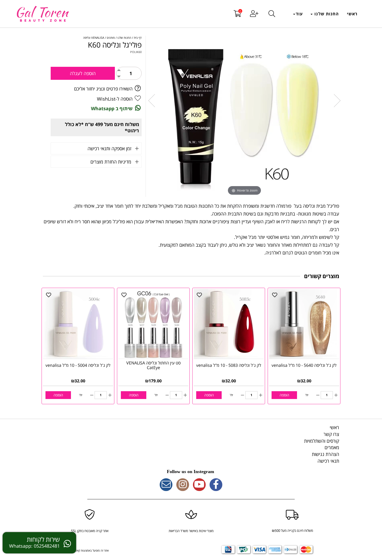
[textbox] (191, 471)
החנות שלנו (326, 14)
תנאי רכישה (328, 461)
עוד (299, 14)
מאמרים (332, 447)
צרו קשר (331, 434)
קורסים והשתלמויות (321, 441)
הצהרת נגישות (325, 454)
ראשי (352, 14)
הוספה (284, 395)
